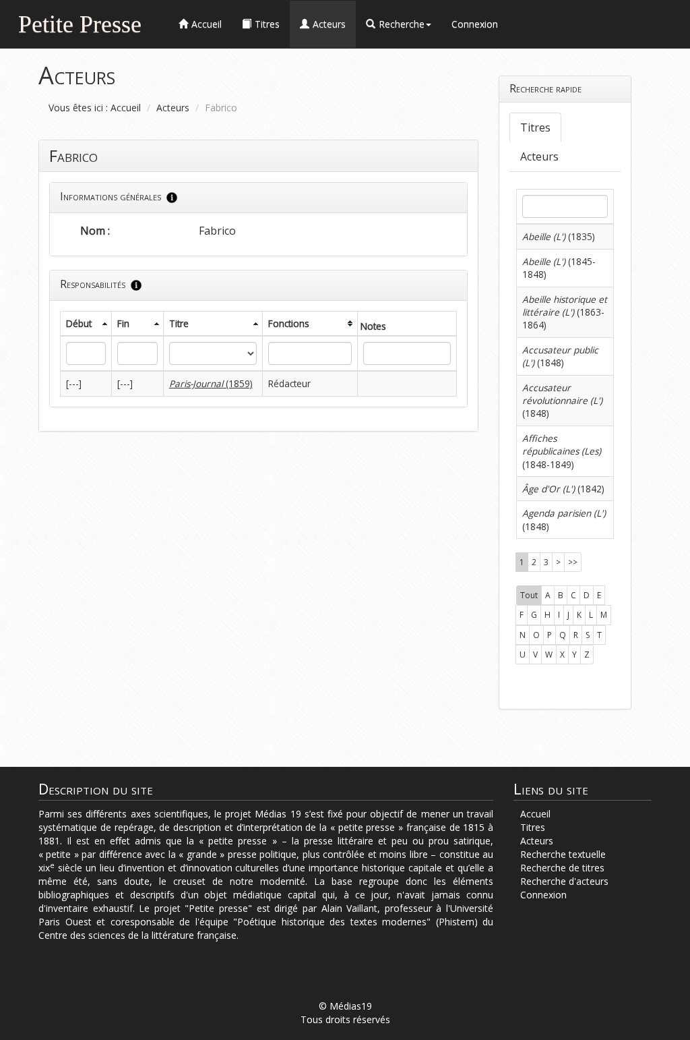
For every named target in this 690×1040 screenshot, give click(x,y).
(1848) (560, 356)
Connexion (474, 24)
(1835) (558, 236)
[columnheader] (86, 323)
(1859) (211, 383)
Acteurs (172, 107)
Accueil (126, 107)
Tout (529, 595)
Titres (535, 127)
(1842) (563, 488)
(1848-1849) (561, 451)
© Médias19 (345, 1006)
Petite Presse (80, 22)
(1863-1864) (564, 312)
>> (572, 562)
